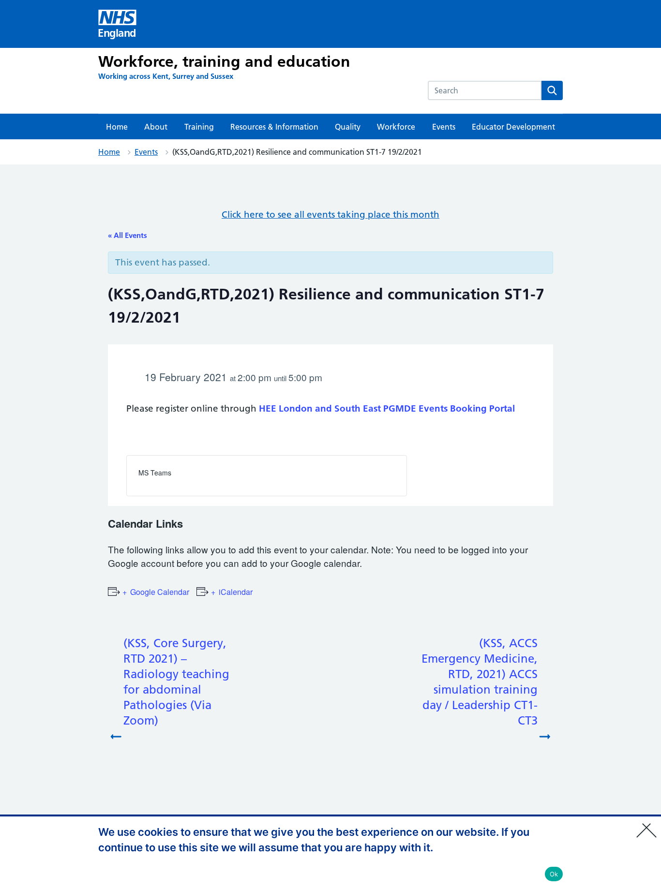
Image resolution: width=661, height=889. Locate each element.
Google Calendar (159, 591)
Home (117, 127)
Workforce (396, 127)
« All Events (127, 235)
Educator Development (513, 127)
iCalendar (236, 591)
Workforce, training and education (224, 61)
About (155, 127)
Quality (348, 127)
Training (199, 127)
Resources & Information (274, 127)
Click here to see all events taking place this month (330, 214)
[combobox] (484, 90)
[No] (649, 824)
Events (443, 127)
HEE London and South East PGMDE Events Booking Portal (387, 408)
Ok (554, 874)
